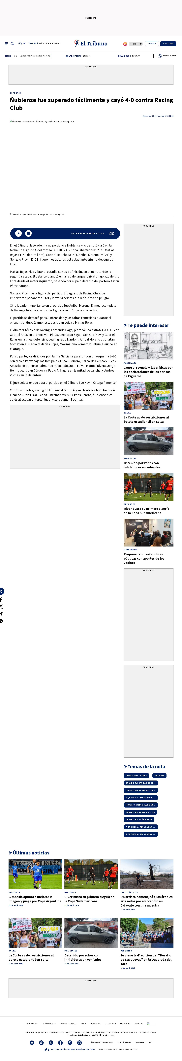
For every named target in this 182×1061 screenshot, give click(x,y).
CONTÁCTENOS (124, 1042)
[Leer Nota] (18, 233)
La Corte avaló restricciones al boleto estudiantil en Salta (146, 419)
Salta (127, 413)
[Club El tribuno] (151, 1023)
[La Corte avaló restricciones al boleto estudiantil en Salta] (148, 396)
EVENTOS (139, 1023)
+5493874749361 (170, 55)
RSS (151, 1042)
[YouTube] (32, 1042)
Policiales (130, 363)
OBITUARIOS (95, 1023)
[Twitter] (51, 1042)
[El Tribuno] (91, 43)
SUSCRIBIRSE (168, 44)
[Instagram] (79, 1042)
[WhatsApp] (70, 1042)
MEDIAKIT (140, 1042)
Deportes (15, 93)
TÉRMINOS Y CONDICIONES (101, 1042)
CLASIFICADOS (110, 1023)
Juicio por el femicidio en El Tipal (26, 56)
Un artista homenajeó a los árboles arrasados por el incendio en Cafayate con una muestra (146, 901)
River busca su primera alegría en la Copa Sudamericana (146, 510)
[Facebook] (60, 1042)
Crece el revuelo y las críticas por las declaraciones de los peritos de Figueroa (148, 371)
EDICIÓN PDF (125, 1023)
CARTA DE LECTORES (68, 1023)
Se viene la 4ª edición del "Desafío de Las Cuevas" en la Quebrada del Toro (145, 959)
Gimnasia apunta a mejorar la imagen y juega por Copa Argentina (35, 899)
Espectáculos (129, 892)
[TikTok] (41, 1042)
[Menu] (6, 43)
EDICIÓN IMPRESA (48, 1023)
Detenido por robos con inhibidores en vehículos (142, 465)
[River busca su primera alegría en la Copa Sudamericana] (148, 487)
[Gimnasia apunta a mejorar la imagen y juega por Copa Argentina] (35, 874)
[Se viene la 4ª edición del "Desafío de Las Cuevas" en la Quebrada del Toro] (146, 933)
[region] (91, 75)
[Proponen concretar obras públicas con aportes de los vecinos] (148, 533)
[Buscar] (12, 43)
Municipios (130, 549)
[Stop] (28, 233)
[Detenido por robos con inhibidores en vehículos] (148, 441)
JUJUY (83, 1023)
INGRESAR (152, 44)
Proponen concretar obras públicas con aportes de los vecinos (144, 558)
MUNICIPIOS (32, 1023)
